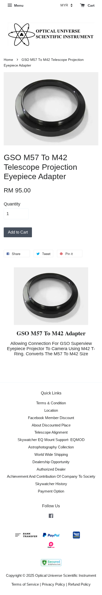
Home (8, 60)
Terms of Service (25, 584)
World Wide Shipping (51, 454)
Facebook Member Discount (51, 418)
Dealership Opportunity (51, 462)
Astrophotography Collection (51, 447)
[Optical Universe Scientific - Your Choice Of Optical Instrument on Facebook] (51, 516)
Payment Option (51, 491)
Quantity (12, 204)
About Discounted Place (51, 425)
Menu (18, 5)
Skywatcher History (51, 484)
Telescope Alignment (51, 432)
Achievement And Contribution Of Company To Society (51, 476)
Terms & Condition (51, 403)
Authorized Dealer (51, 469)
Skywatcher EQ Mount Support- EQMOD (51, 440)
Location (51, 410)
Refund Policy (79, 584)
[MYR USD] (66, 5)
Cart (91, 5)
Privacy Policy (53, 584)
